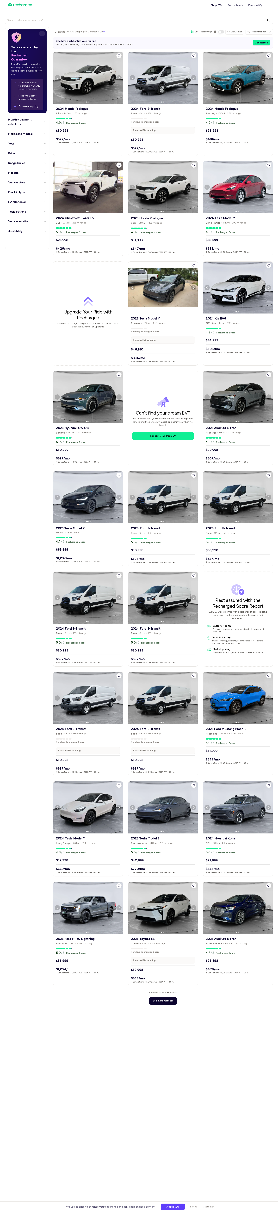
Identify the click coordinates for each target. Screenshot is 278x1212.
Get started (261, 42)
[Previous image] (57, 77)
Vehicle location (18, 221)
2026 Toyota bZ (143, 939)
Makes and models (20, 134)
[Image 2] (88, 102)
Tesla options (17, 211)
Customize (208, 1206)
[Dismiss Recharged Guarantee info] (42, 33)
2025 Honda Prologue (147, 218)
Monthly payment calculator (19, 122)
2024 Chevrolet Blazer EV (75, 218)
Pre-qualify (255, 5)
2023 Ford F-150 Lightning (75, 939)
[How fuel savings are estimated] (215, 32)
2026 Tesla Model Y (145, 318)
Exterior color (17, 202)
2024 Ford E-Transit (146, 109)
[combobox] (259, 32)
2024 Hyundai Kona (220, 838)
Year (11, 143)
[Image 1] (87, 102)
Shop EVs (216, 5)
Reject (193, 1206)
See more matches (163, 1000)
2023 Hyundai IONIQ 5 (72, 428)
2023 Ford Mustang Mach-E (226, 729)
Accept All (173, 1206)
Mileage (13, 173)
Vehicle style (16, 182)
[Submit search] (269, 20)
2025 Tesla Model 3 (145, 838)
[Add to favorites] (119, 55)
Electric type (16, 192)
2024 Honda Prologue (72, 109)
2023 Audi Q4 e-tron (221, 428)
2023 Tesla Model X (70, 528)
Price (11, 153)
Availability (15, 231)
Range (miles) (17, 163)
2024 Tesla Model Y (220, 218)
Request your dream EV (163, 435)
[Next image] (119, 77)
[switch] (221, 31)
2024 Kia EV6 (216, 318)
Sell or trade (235, 5)
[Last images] (90, 211)
